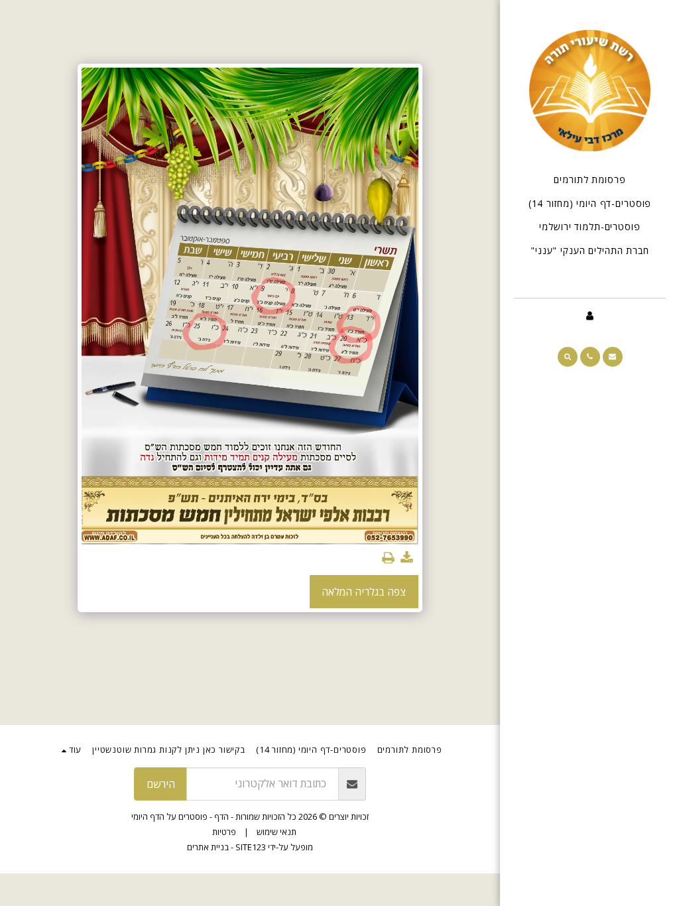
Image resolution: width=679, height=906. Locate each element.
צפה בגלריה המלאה (364, 591)
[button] (613, 357)
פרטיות (224, 832)
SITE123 (250, 847)
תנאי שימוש (276, 832)
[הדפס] (388, 558)
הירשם (161, 784)
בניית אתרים (208, 847)
